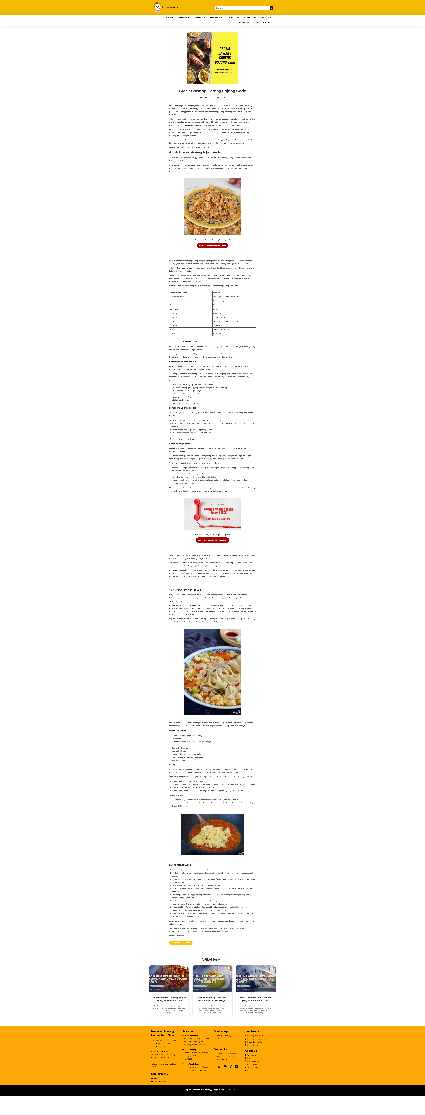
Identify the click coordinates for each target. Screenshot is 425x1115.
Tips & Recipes (268, 23)
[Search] (271, 8)
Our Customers (267, 18)
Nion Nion (169, 18)
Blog (257, 23)
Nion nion (172, 7)
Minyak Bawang (216, 18)
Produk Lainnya (250, 18)
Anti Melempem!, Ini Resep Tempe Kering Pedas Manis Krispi (169, 999)
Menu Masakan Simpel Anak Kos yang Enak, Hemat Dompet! (255, 999)
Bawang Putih (200, 18)
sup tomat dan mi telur (233, 595)
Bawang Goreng (184, 18)
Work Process (245, 23)
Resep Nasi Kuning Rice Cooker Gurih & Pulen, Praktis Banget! (212, 999)
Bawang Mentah (233, 18)
